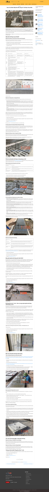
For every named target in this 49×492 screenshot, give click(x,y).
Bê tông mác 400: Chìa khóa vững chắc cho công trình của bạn (40, 25)
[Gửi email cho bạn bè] (19, 459)
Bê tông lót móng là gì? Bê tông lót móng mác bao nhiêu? (40, 29)
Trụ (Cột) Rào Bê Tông (28, 479)
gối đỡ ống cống (13, 250)
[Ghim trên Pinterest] (20, 459)
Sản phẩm (19, 6)
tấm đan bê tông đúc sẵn (17, 160)
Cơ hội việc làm (34, 4)
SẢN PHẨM (22, 4)
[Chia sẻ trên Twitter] (18, 459)
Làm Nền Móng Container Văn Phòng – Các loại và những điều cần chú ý (40, 16)
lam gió (17, 250)
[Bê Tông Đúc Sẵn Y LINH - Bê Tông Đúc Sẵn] (8, 2)
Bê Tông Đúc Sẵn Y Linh (12, 121)
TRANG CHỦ (14, 4)
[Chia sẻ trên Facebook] (17, 459)
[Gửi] (18, 1)
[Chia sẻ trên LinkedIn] (22, 459)
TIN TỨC (26, 4)
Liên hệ (29, 4)
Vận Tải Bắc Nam (38, 40)
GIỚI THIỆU (18, 4)
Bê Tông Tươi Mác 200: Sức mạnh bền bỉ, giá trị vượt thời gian (40, 20)
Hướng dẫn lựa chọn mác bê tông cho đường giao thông (40, 33)
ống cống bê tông (8, 250)
